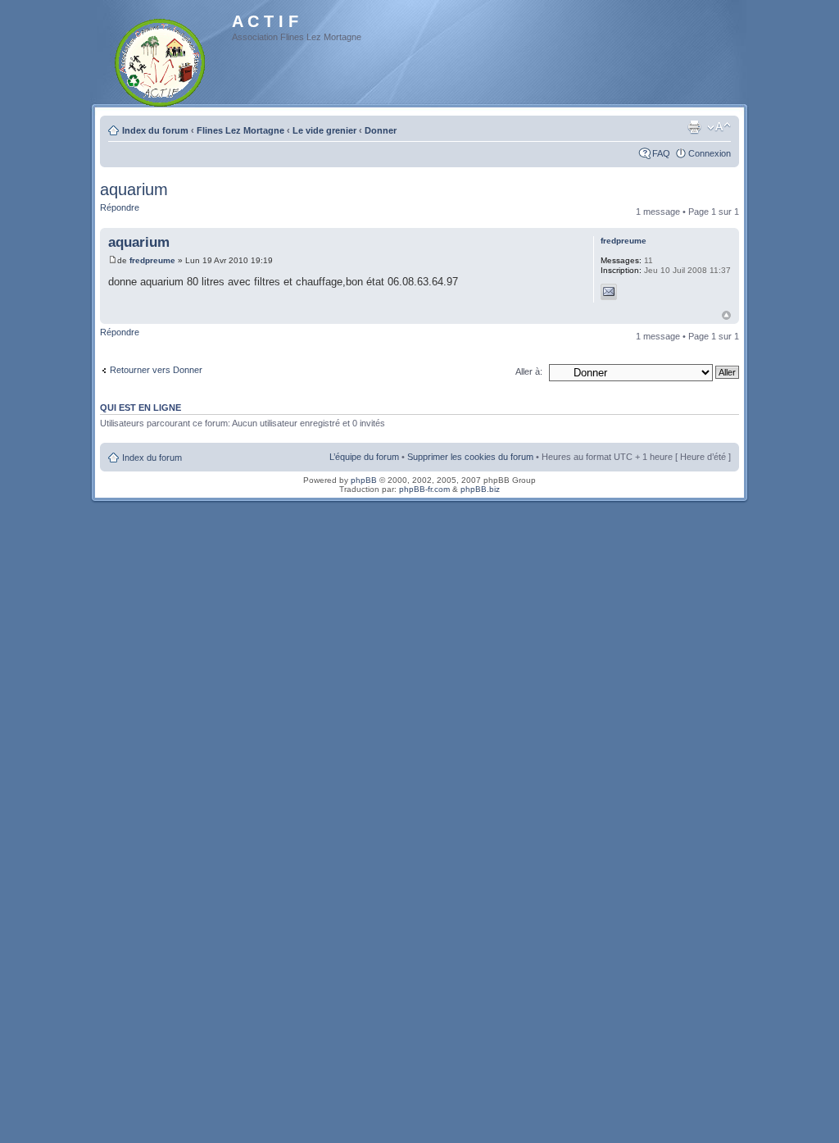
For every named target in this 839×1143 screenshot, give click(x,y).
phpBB (364, 480)
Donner (381, 130)
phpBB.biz (480, 489)
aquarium (134, 189)
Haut (726, 315)
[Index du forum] (161, 59)
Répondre (119, 207)
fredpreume (152, 260)
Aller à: (528, 371)
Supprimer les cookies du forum (470, 457)
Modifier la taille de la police (719, 127)
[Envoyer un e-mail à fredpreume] (609, 292)
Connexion (709, 153)
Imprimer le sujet (694, 127)
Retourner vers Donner (156, 370)
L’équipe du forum (364, 457)
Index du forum (155, 130)
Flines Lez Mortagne (240, 130)
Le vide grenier (324, 130)
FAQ (661, 153)
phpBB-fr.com (424, 489)
